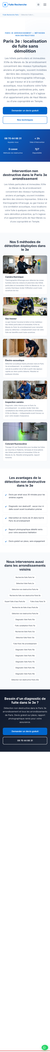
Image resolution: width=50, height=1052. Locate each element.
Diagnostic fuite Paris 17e (25, 662)
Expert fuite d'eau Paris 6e (15, 601)
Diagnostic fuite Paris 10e (25, 619)
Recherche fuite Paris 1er (25, 577)
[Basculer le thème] (38, 4)
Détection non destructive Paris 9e (25, 613)
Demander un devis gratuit (25, 110)
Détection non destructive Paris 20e (25, 680)
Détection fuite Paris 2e (25, 583)
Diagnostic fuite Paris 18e (25, 668)
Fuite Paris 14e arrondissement (25, 644)
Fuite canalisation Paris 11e (25, 626)
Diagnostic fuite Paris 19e (25, 674)
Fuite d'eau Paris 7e (37, 601)
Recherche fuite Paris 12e (25, 632)
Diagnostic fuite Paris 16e (25, 656)
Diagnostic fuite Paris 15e (25, 650)
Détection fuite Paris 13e (25, 637)
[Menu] (45, 4)
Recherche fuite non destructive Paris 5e (25, 595)
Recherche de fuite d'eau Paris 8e (25, 607)
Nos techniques (25, 120)
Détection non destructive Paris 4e (25, 589)
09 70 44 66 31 (25, 740)
